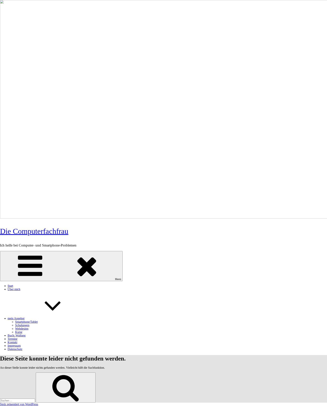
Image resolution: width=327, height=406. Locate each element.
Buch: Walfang (17, 335)
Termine (12, 338)
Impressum (14, 345)
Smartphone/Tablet (26, 321)
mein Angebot (16, 318)
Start (10, 285)
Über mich (14, 289)
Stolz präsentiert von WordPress (19, 404)
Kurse (18, 332)
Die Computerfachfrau (34, 231)
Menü (118, 279)
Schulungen (22, 325)
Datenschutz (15, 349)
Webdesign (21, 328)
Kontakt (12, 342)
